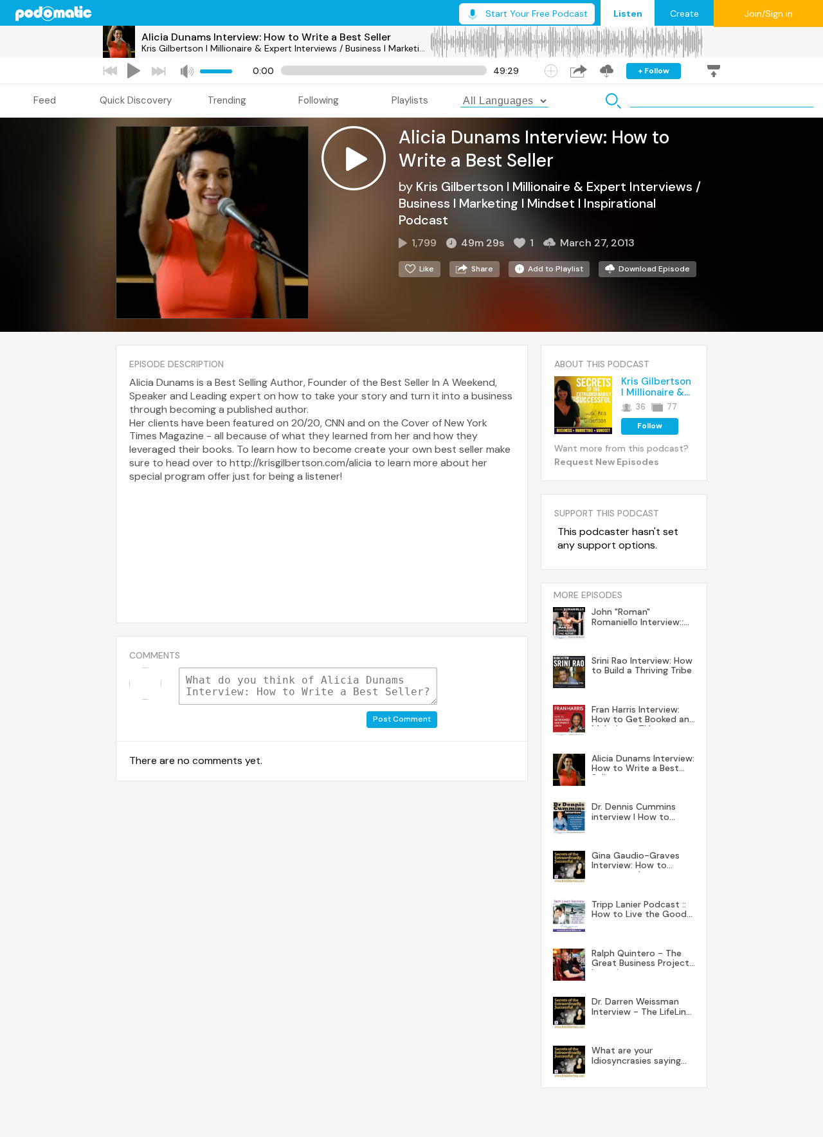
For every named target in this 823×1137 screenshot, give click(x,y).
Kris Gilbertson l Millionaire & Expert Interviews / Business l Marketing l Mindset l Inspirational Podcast (285, 48)
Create (684, 13)
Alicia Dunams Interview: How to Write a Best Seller (266, 37)
